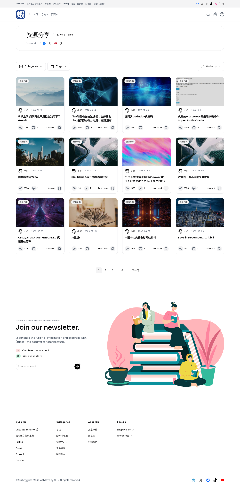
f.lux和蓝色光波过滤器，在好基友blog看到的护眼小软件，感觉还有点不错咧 (93, 118)
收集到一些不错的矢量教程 (193, 177)
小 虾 (26, 110)
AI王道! (76, 237)
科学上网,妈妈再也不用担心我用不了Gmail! (39, 118)
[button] (222, 3)
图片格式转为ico (28, 177)
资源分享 (23, 81)
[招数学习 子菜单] (66, 442)
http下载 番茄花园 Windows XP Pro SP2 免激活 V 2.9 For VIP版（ (145, 179)
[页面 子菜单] (56, 14)
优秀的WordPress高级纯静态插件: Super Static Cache (199, 118)
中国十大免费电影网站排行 (140, 237)
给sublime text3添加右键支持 (90, 177)
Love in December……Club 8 (196, 237)
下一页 (137, 270)
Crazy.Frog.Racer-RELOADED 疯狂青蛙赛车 (39, 239)
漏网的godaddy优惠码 (139, 116)
